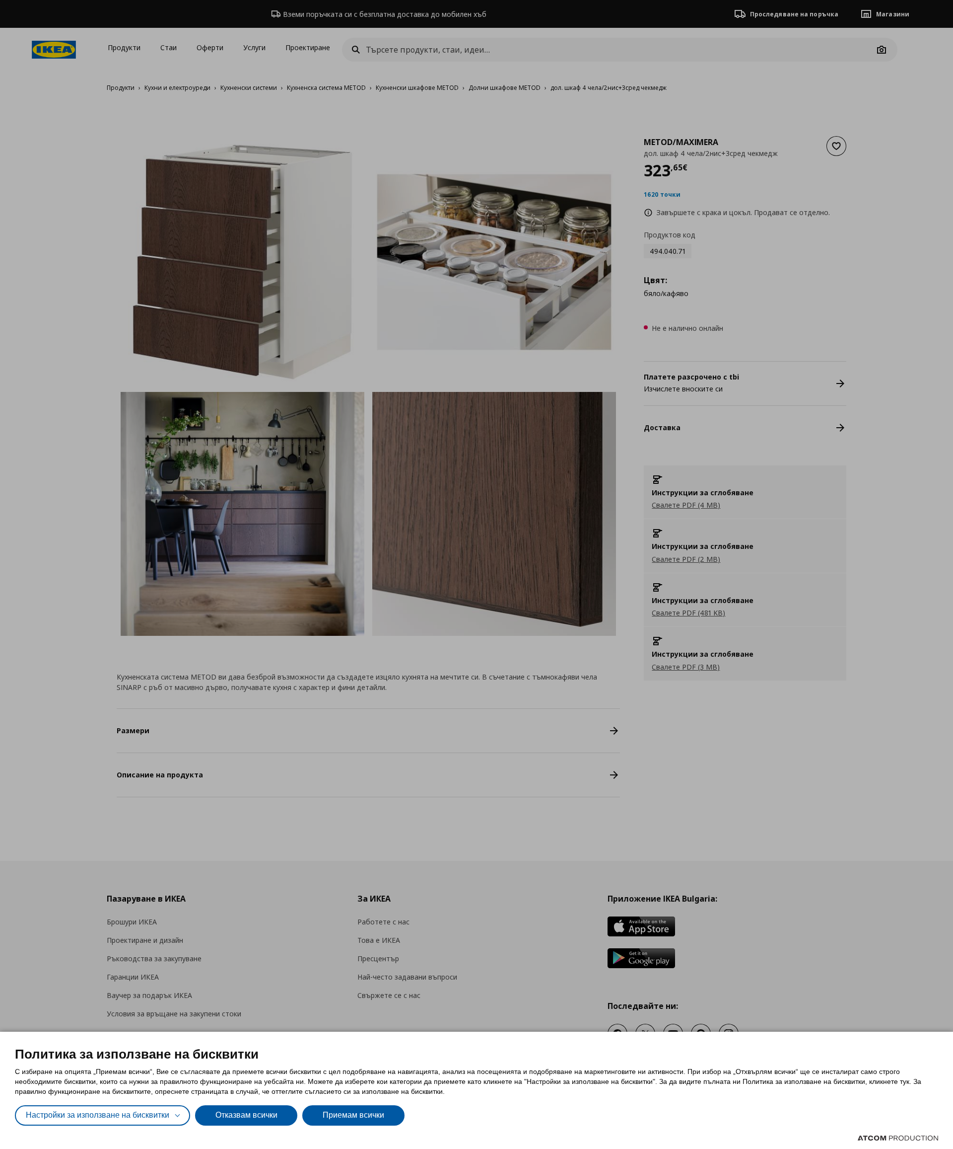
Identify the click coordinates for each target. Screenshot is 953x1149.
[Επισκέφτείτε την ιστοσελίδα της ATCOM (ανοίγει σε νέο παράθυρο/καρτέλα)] (898, 1138)
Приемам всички (353, 1115)
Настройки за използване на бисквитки (97, 1115)
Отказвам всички (246, 1115)
